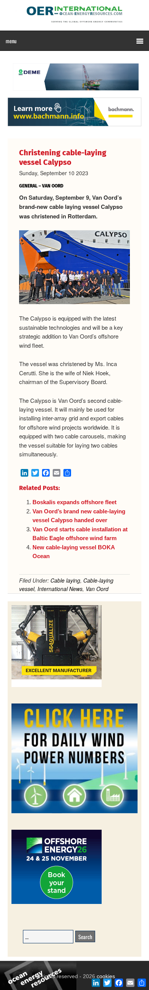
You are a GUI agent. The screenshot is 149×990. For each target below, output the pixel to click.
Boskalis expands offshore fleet (74, 502)
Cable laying (65, 580)
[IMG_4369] (74, 94)
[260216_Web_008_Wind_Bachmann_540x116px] (74, 125)
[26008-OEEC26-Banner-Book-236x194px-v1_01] (56, 902)
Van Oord (97, 589)
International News (60, 589)
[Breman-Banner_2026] (56, 685)
